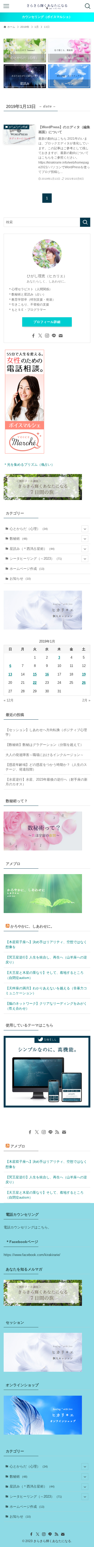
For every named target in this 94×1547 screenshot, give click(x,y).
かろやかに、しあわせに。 (32, 926)
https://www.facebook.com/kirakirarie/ (32, 1255)
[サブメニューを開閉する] (84, 528)
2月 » (86, 700)
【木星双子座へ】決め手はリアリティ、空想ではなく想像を (46, 944)
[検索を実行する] (85, 222)
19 (84, 674)
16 (47, 674)
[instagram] (47, 335)
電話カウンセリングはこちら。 (27, 1227)
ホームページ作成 (27, 569)
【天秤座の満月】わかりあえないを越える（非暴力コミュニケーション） (46, 990)
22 (35, 683)
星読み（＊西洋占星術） (32, 549)
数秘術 (18, 539)
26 (84, 683)
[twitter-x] (40, 335)
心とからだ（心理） (29, 529)
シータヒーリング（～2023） (36, 558)
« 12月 (9, 700)
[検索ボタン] (87, 6)
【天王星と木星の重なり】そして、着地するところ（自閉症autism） (44, 975)
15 (35, 674)
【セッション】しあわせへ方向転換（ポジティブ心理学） (46, 732)
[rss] (57, 1132)
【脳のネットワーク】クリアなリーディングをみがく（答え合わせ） (46, 1006)
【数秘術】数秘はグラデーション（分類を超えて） (44, 745)
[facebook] (33, 335)
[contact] (60, 335)
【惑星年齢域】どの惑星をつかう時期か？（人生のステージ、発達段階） (46, 767)
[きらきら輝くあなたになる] (47, 6)
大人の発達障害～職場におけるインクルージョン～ (44, 755)
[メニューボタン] (6, 6)
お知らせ (20, 578)
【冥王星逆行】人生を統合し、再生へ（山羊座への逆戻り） (46, 959)
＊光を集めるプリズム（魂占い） (29, 465)
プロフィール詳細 (47, 322)
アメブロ (17, 1146)
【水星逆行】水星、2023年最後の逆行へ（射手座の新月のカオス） (46, 782)
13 (10, 674)
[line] (53, 335)
